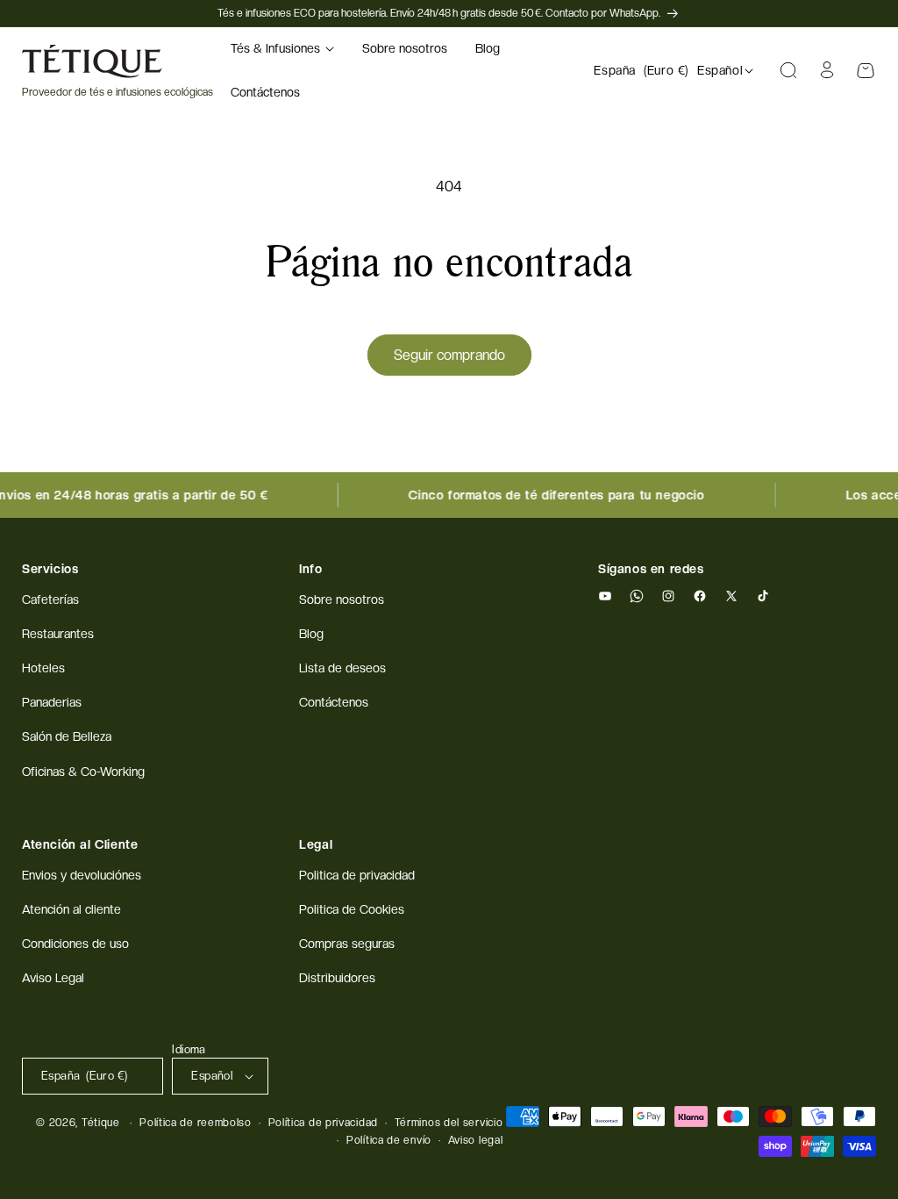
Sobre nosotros (341, 599)
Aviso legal (475, 1140)
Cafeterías (50, 599)
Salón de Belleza (66, 736)
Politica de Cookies (351, 909)
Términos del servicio (449, 1122)
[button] (282, 48)
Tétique (101, 1122)
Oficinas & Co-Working (83, 772)
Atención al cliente (71, 909)
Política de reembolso (195, 1122)
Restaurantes (58, 634)
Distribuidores (337, 978)
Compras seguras (347, 944)
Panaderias (52, 702)
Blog (311, 634)
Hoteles (43, 668)
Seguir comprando (449, 355)
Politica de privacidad (357, 875)
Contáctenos (333, 702)
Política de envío (388, 1140)
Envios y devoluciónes (81, 875)
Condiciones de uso (75, 944)
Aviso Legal (53, 978)
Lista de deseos (342, 668)
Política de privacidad (323, 1122)
